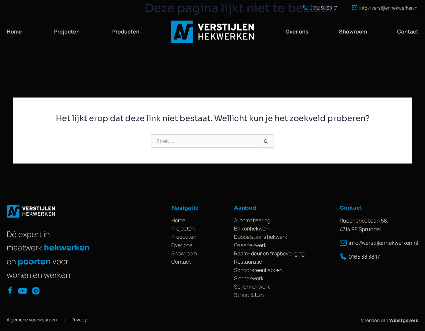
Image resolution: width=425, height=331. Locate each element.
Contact (407, 31)
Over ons (297, 31)
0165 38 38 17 (364, 256)
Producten (125, 31)
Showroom (353, 31)
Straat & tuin (249, 294)
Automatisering (252, 220)
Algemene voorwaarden (32, 319)
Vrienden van (389, 320)
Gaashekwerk (250, 245)
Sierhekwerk (249, 278)
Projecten (67, 31)
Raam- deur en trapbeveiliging (269, 253)
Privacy (79, 319)
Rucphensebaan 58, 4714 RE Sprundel (364, 225)
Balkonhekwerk (252, 228)
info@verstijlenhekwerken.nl (383, 242)
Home (14, 31)
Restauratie (248, 261)
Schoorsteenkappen (258, 270)
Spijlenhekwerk (252, 286)
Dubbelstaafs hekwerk (260, 236)
